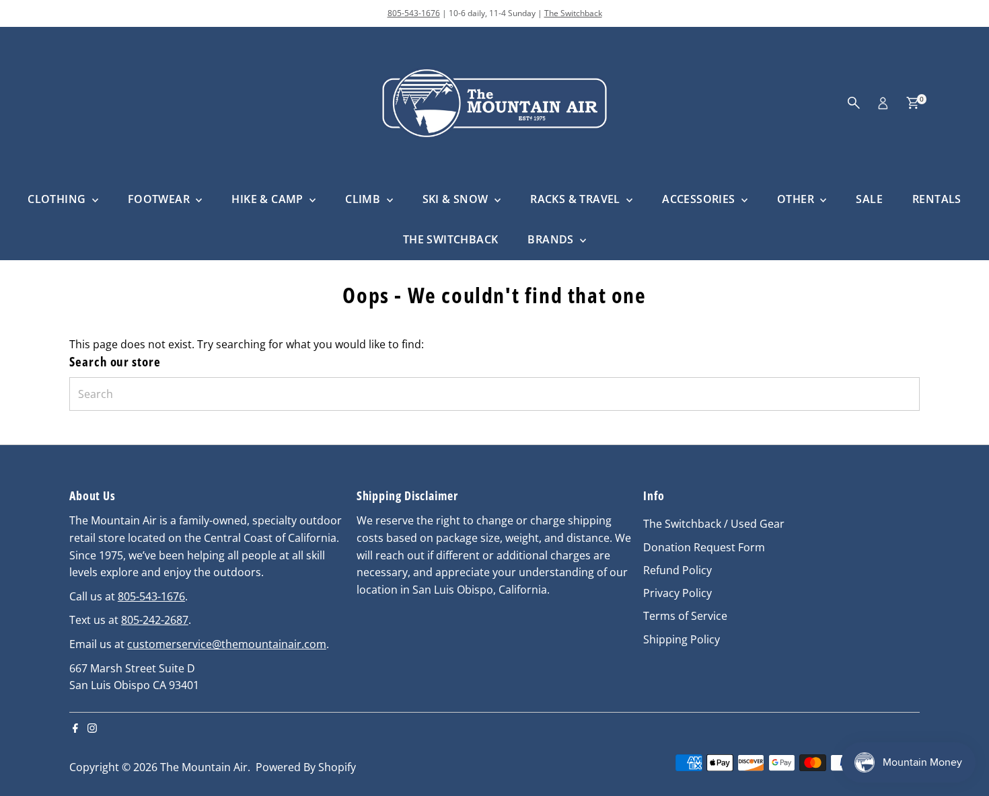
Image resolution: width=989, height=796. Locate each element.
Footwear (160, 199)
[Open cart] (913, 103)
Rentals (936, 199)
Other (797, 199)
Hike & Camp (268, 199)
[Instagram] (92, 729)
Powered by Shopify (306, 767)
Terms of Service (685, 615)
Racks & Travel (576, 199)
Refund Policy (677, 570)
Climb (364, 199)
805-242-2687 (154, 619)
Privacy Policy (677, 593)
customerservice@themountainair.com (226, 644)
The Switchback (573, 13)
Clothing (58, 199)
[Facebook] (75, 729)
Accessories (700, 199)
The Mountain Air (204, 767)
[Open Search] (854, 103)
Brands (552, 239)
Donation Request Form (704, 547)
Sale (869, 199)
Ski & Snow (457, 199)
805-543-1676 (414, 13)
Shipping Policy (681, 639)
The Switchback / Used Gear (713, 523)
